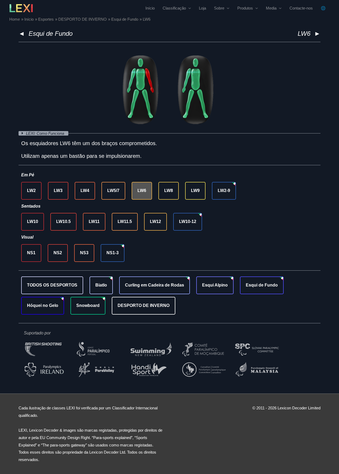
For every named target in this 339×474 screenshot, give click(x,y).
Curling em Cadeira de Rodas (154, 285)
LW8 (168, 190)
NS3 (84, 253)
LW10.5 (63, 221)
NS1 (31, 253)
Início (150, 8)
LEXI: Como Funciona (45, 133)
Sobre (219, 8)
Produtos (245, 8)
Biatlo (101, 285)
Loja (202, 8)
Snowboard (88, 305)
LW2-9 (224, 190)
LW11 (94, 221)
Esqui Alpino (215, 285)
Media (271, 8)
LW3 (58, 190)
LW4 (85, 190)
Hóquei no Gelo (42, 305)
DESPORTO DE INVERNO (144, 305)
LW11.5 (125, 221)
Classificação (174, 8)
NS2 (57, 253)
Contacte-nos (301, 8)
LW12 (155, 221)
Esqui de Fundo (51, 33)
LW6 (141, 190)
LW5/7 (113, 190)
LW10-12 (187, 221)
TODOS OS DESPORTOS (52, 285)
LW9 (195, 190)
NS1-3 (112, 253)
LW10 (32, 221)
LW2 (31, 190)
